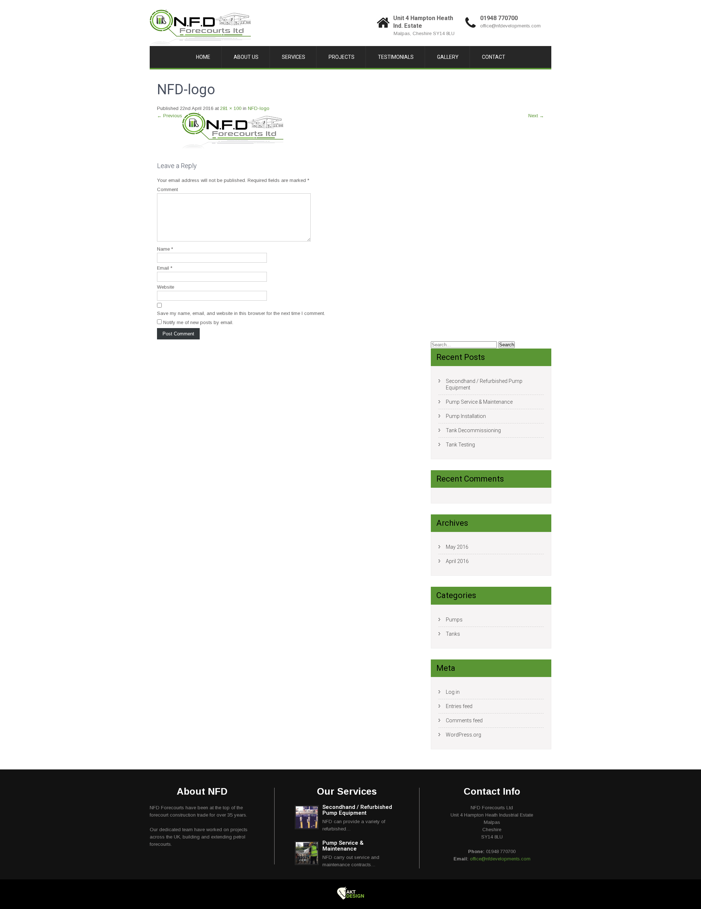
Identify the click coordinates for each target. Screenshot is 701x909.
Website (165, 287)
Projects (342, 57)
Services (293, 57)
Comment (167, 189)
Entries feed (459, 706)
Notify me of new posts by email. (198, 322)
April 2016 (457, 561)
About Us (246, 57)
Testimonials (396, 57)
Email (164, 268)
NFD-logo (258, 108)
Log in (453, 692)
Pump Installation (466, 416)
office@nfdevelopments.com (510, 25)
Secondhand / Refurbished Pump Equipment (484, 384)
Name (165, 249)
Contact (493, 57)
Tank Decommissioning (473, 430)
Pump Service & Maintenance (479, 402)
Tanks (453, 634)
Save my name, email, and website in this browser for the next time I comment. (241, 313)
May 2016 (457, 547)
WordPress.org (463, 735)
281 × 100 (230, 108)
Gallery (448, 57)
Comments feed (464, 720)
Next (536, 115)
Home (203, 57)
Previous (169, 115)
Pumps (454, 620)
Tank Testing (460, 445)
